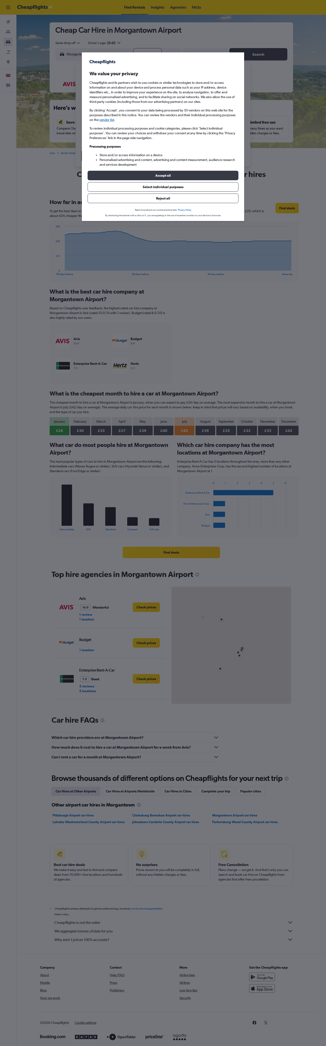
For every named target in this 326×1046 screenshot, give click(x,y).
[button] (163, 175)
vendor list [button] (106, 120)
